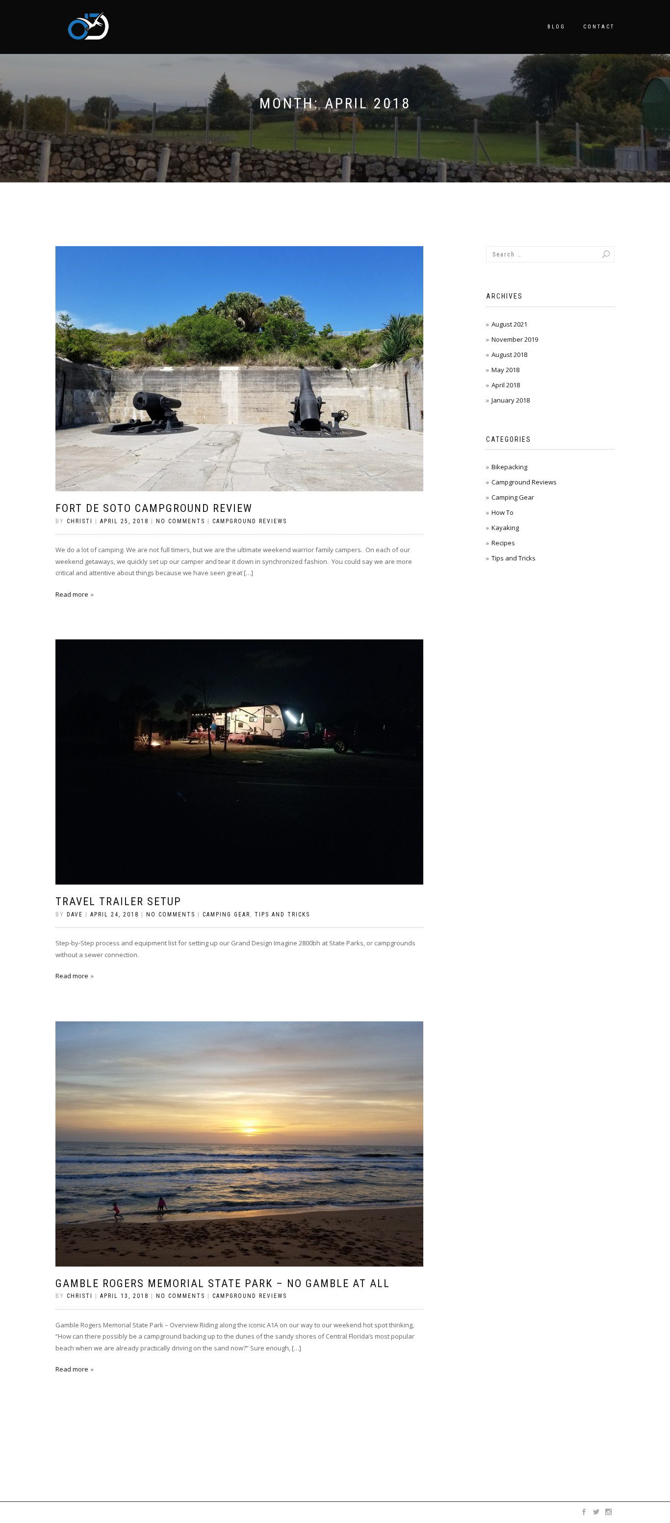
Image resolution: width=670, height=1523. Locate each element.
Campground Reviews (249, 521)
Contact (599, 27)
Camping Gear (226, 914)
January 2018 (510, 400)
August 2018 (509, 354)
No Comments (180, 521)
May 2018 (505, 369)
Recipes (503, 542)
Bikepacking (509, 466)
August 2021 (509, 324)
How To (502, 512)
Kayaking (505, 527)
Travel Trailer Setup (118, 901)
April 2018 (505, 385)
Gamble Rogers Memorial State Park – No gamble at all (222, 1283)
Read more (71, 594)
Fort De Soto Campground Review (154, 508)
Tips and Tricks (282, 914)
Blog (556, 27)
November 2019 (514, 339)
